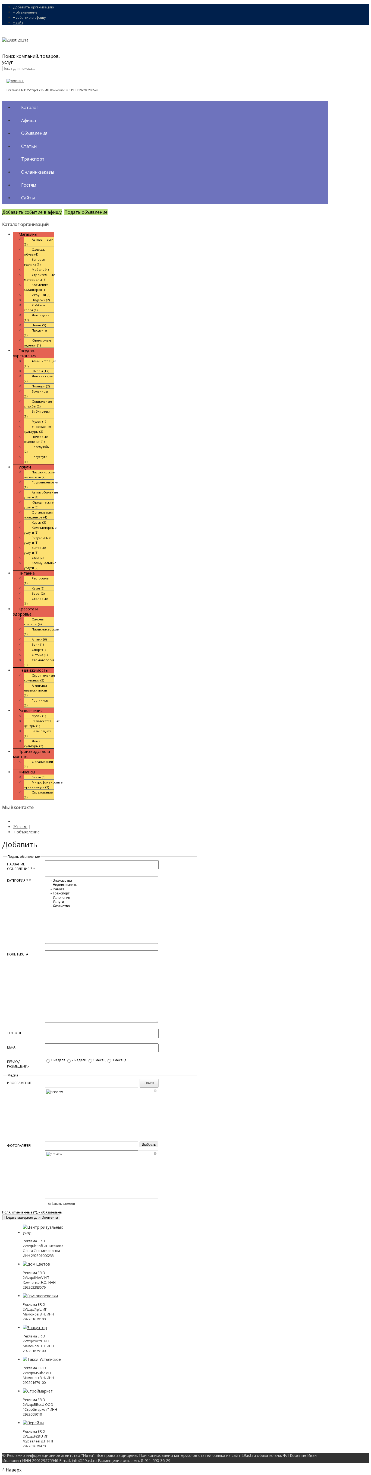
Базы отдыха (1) (38, 733)
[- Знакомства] (101, 880)
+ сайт (18, 22)
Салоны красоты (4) (34, 621)
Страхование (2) (38, 794)
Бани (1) (38, 644)
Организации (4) (38, 764)
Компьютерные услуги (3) (40, 529)
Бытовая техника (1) (34, 261)
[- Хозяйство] (101, 906)
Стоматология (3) (39, 662)
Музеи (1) (39, 421)
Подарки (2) (41, 300)
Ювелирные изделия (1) (37, 342)
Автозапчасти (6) (38, 241)
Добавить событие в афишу (32, 212)
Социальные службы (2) (38, 403)
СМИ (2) (38, 558)
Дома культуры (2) (33, 743)
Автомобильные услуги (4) (41, 494)
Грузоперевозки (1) (41, 484)
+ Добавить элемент (60, 1204)
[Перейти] (33, 1422)
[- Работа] (101, 889)
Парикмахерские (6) (41, 631)
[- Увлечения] (101, 898)
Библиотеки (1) (37, 413)
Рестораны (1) (36, 580)
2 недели (79, 1060)
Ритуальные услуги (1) (37, 540)
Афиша (28, 120)
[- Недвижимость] (101, 885)
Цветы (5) (39, 325)
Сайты (28, 198)
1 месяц (99, 1060)
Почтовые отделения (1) (36, 439)
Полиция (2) (41, 386)
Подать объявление (86, 212)
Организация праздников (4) (38, 514)
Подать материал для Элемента (31, 1217)
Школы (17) (40, 371)
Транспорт (33, 159)
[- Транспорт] (101, 893)
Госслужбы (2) (36, 449)
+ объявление (25, 12)
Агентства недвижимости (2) (35, 690)
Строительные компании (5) (39, 677)
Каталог (29, 107)
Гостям (28, 185)
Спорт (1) (39, 650)
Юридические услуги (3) (39, 504)
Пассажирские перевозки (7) (39, 474)
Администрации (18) (40, 363)
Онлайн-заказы (37, 172)
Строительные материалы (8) (39, 277)
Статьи (29, 146)
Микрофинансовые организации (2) (43, 784)
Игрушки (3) (41, 295)
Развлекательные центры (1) (42, 723)
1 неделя (58, 1060)
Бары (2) (38, 593)
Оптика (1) (40, 655)
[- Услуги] (101, 902)
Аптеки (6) (39, 639)
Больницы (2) (36, 393)
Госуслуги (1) (35, 459)
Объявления (34, 133)
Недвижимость (33, 670)
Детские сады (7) (38, 378)
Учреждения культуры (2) (37, 429)
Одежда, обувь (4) (34, 251)
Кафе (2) (38, 588)
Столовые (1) (36, 601)
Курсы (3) (39, 522)
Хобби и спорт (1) (34, 307)
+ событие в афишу (29, 17)
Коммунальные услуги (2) (40, 565)
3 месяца (119, 1060)
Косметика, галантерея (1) (36, 287)
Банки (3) (39, 777)
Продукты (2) (35, 332)
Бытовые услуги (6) (35, 550)
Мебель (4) (40, 269)
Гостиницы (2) (36, 702)
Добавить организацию (33, 7)
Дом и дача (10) (36, 317)
